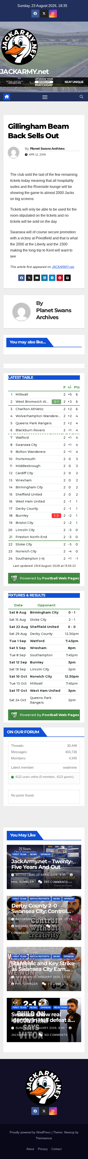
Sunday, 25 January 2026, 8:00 (41, 1028)
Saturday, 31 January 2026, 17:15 (43, 977)
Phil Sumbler (27, 983)
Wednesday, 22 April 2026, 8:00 (41, 874)
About (30, 1149)
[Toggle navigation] (45, 97)
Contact (56, 1149)
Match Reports (39, 898)
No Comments (55, 1035)
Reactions (60, 1007)
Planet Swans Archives (47, 149)
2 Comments (58, 983)
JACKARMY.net (24, 71)
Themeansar (44, 1138)
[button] (81, 97)
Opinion (45, 854)
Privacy (43, 1149)
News (33, 854)
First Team (19, 854)
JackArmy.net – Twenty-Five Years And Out (42, 864)
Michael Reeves (29, 926)
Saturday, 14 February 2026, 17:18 (44, 919)
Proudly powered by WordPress (31, 1132)
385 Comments (56, 881)
